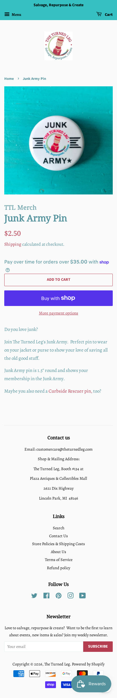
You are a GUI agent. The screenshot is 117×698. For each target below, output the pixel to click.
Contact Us (58, 536)
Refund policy (58, 568)
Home (9, 78)
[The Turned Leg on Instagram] (70, 596)
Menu (16, 14)
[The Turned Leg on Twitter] (34, 596)
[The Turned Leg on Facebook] (46, 596)
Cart (108, 15)
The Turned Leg (57, 664)
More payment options (58, 313)
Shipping (12, 244)
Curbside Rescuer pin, (70, 391)
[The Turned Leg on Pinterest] (58, 596)
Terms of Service (58, 559)
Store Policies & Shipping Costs (58, 544)
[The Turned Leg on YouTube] (82, 596)
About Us (58, 551)
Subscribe (98, 646)
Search (58, 528)
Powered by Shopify (88, 664)
